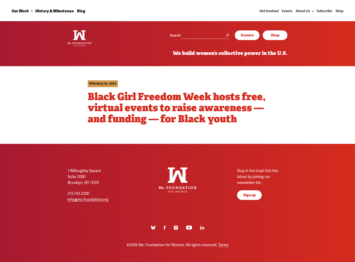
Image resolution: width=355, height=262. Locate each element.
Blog (81, 10)
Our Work (20, 10)
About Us (303, 10)
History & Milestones (54, 10)
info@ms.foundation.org (88, 199)
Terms (223, 244)
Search (175, 35)
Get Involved (269, 10)
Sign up (249, 194)
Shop (339, 10)
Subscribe (324, 10)
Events (287, 10)
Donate (247, 34)
